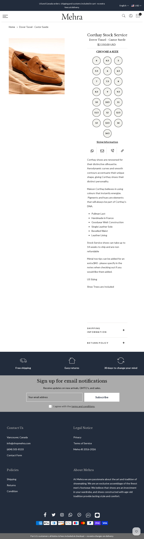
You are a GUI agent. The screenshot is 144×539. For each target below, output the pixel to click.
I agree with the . (74, 406)
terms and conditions (83, 406)
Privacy (77, 437)
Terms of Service (82, 443)
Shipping (11, 479)
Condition (12, 491)
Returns (11, 485)
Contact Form (14, 455)
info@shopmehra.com (19, 443)
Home (12, 27)
